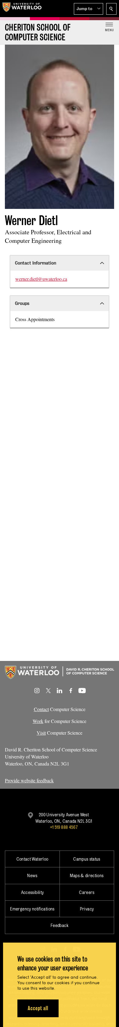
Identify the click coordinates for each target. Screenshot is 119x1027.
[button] (88, 8)
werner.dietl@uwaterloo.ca (41, 279)
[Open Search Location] (111, 9)
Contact (41, 709)
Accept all (38, 1008)
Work (38, 721)
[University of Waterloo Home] (21, 8)
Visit (41, 732)
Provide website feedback (29, 780)
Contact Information (35, 262)
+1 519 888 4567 (64, 827)
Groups (22, 303)
